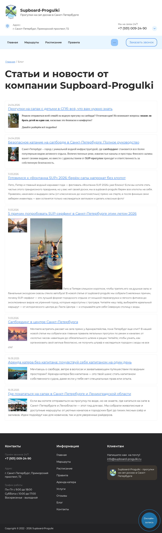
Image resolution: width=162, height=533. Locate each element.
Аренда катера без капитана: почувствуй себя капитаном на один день (70, 362)
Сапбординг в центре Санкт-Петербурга (43, 322)
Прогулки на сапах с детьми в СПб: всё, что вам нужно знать (60, 109)
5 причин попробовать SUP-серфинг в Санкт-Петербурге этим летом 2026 (72, 214)
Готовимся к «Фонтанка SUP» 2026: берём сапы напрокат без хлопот (67, 178)
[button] (141, 42)
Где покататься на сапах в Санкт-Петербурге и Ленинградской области (69, 394)
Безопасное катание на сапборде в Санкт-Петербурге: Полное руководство (73, 142)
